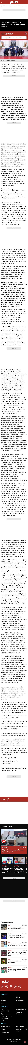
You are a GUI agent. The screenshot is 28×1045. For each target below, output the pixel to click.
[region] (14, 866)
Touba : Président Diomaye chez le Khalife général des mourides (19, 870)
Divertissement (20, 1000)
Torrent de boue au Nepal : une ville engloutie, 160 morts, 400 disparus (16, 928)
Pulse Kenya (4, 1032)
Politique (9, 5)
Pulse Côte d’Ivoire (19, 1030)
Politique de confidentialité (5, 1010)
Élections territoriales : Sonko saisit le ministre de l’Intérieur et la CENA (17, 944)
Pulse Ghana (4, 1029)
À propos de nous (6, 1014)
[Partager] (25, 33)
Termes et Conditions (19, 1013)
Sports (10, 933)
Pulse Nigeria (4, 1026)
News (5, 5)
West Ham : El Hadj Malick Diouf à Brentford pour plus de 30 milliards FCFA (17, 954)
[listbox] (14, 866)
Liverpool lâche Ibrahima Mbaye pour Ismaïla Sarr (16, 970)
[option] (7, 866)
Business (3, 1000)
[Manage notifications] (25, 1042)
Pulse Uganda (20, 1026)
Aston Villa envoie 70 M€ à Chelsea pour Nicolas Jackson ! (16, 936)
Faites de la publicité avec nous (5, 1018)
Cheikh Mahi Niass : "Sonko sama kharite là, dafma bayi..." (7, 870)
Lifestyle (18, 997)
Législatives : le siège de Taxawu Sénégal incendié (13, 851)
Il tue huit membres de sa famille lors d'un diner (16, 961)
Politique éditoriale (21, 1009)
